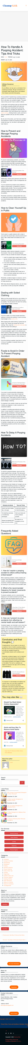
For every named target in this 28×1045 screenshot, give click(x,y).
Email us (19, 1041)
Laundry (6, 872)
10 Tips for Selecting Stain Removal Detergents (16, 819)
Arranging (6, 859)
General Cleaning (8, 867)
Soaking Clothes (8, 879)
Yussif (6, 57)
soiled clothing (4, 113)
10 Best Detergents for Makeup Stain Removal (16, 812)
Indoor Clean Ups (8, 871)
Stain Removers (8, 880)
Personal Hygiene (8, 877)
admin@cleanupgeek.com (7, 1005)
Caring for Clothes (8, 861)
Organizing (6, 874)
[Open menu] (26, 5)
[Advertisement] (14, 26)
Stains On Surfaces (8, 884)
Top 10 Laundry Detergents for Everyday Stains (14, 806)
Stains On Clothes (8, 882)
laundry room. (14, 319)
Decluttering (7, 862)
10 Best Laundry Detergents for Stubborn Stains (15, 799)
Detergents (6, 864)
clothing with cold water (19, 325)
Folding (5, 866)
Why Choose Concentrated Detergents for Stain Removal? (16, 793)
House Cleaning (8, 869)
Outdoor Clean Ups (8, 875)
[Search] (22, 782)
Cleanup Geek (11, 1019)
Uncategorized (7, 885)
